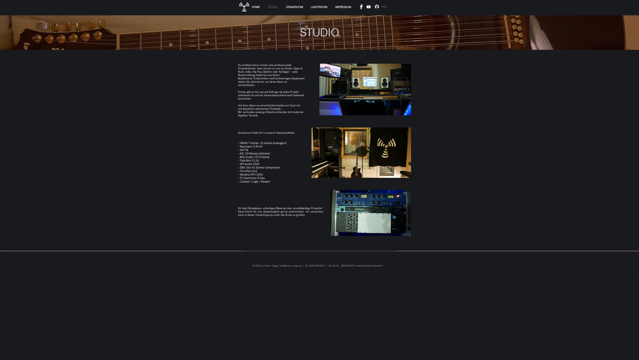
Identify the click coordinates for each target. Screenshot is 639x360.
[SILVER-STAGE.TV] (368, 6)
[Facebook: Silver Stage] (361, 6)
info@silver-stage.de (290, 265)
